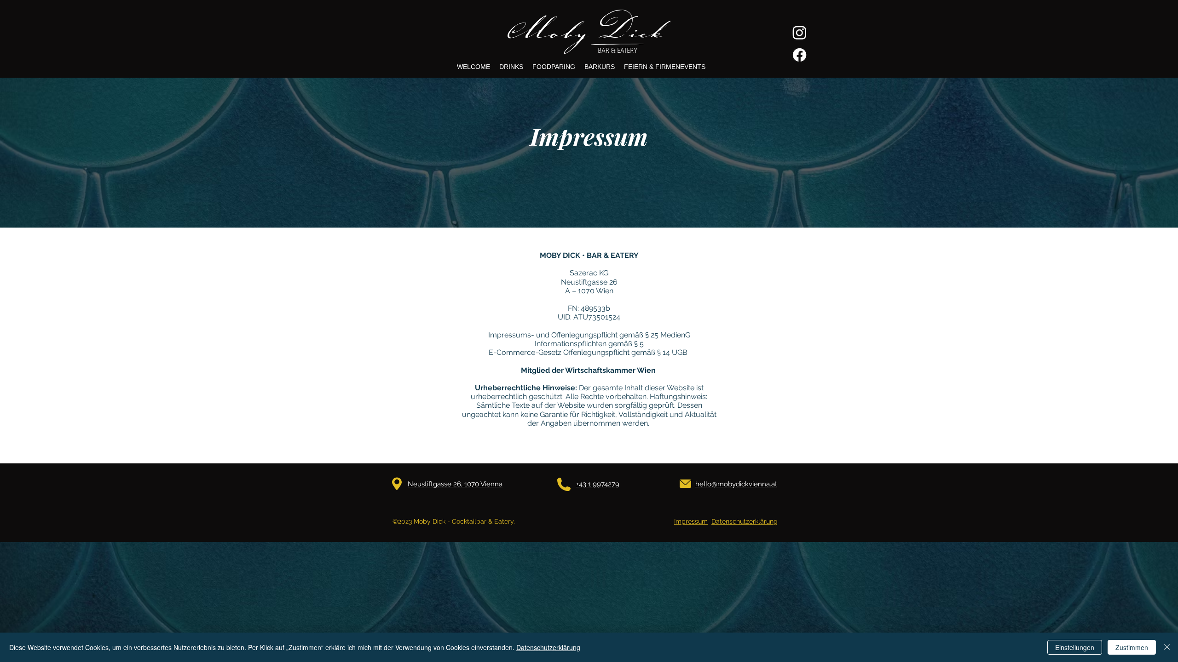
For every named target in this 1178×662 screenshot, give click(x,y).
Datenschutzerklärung (744, 521)
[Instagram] (799, 32)
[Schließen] (1166, 647)
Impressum (691, 521)
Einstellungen (1074, 647)
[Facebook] (799, 55)
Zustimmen (1131, 647)
